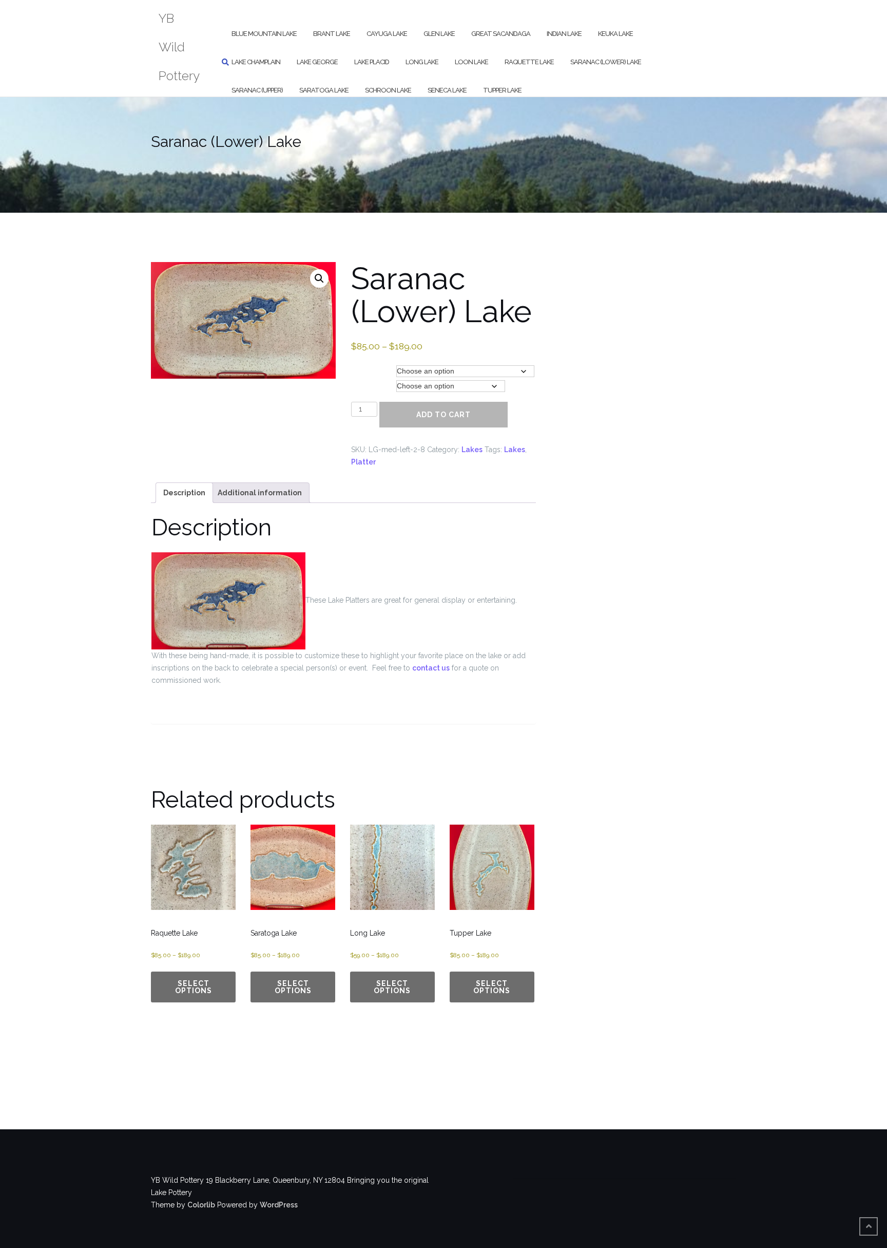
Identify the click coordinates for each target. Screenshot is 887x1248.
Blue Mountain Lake (264, 34)
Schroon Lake (388, 90)
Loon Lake (471, 62)
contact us (431, 668)
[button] (319, 278)
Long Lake (422, 62)
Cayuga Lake (387, 34)
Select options (193, 987)
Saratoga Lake (324, 90)
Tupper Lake (502, 90)
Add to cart (443, 415)
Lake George (317, 62)
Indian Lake (564, 34)
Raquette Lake (529, 62)
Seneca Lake (447, 90)
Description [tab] (184, 493)
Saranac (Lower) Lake (605, 62)
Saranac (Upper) (257, 90)
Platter (363, 462)
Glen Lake (439, 34)
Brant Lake (331, 34)
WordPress (279, 1205)
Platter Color (372, 386)
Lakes (472, 449)
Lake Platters (373, 371)
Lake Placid (371, 62)
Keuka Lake (615, 34)
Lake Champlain (256, 62)
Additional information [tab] (260, 493)
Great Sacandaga (500, 34)
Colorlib (201, 1205)
